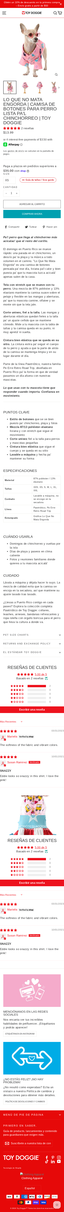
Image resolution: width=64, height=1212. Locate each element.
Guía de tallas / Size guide (40, 180)
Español (30, 1188)
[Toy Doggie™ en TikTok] (47, 1161)
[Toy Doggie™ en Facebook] (47, 1157)
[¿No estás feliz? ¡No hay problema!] (32, 1058)
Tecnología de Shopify (12, 1168)
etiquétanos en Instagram (19, 1034)
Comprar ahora (32, 214)
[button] (12, 128)
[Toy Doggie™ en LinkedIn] (53, 1161)
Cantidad (10, 187)
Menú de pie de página (23, 1114)
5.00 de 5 (41, 674)
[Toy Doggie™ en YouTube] (59, 1161)
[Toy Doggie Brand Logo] (32, 12)
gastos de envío (16, 151)
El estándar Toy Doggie (22, 652)
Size (6, 174)
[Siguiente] (59, 87)
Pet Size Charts (16, 635)
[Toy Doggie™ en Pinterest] (53, 1157)
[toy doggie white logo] (21, 1159)
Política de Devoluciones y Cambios (25, 1101)
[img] (8, 731)
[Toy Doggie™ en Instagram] (59, 1157)
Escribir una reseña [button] (32, 709)
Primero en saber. (20, 1125)
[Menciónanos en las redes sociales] (32, 990)
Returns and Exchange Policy (27, 643)
